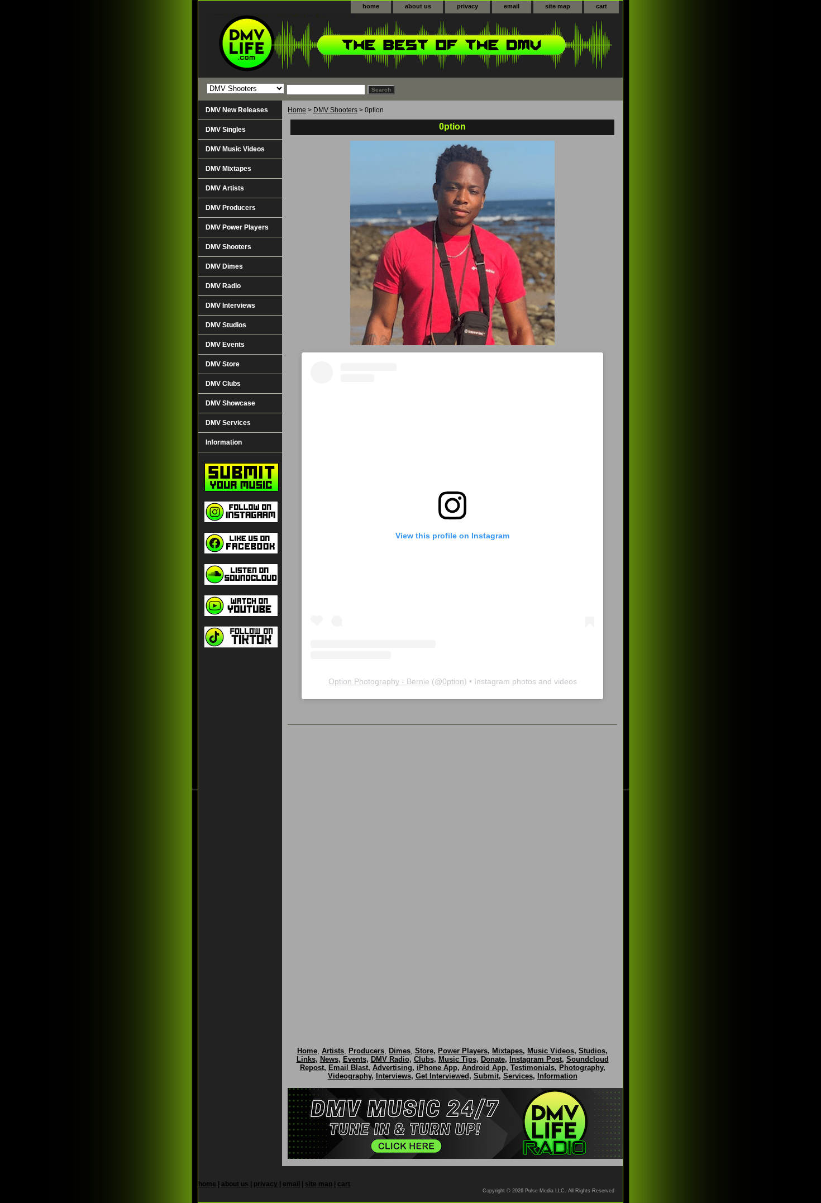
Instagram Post (535, 1059)
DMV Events (225, 345)
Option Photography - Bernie (378, 681)
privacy (467, 6)
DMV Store (223, 364)
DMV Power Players (237, 227)
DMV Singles (226, 129)
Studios (592, 1051)
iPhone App (437, 1067)
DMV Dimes (224, 266)
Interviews (393, 1076)
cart (601, 6)
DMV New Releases (237, 110)
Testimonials (532, 1067)
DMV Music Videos (235, 149)
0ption (453, 681)
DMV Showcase (230, 403)
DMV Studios (226, 325)
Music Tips (457, 1059)
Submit (486, 1076)
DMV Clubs (223, 384)
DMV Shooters (335, 110)
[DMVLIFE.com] (338, 45)
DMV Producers (231, 208)
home (370, 6)
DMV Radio (223, 286)
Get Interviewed (442, 1076)
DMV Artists (225, 188)
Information (224, 442)
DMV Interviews (230, 305)
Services (518, 1076)
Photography (581, 1067)
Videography (349, 1076)
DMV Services (228, 423)
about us (418, 6)
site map (557, 6)
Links (306, 1059)
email (511, 6)
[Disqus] (452, 874)
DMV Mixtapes (228, 169)
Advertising (392, 1067)
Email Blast (348, 1067)
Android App (484, 1067)
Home (297, 110)
